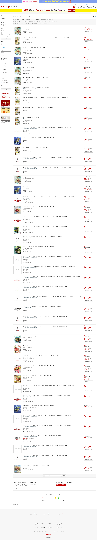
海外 (4, 47)
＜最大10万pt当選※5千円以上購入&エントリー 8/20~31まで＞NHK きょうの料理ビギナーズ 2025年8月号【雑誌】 (46, 97)
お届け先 (2, 48)
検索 (6, 38)
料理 (27, 505)
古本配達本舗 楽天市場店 (27, 262)
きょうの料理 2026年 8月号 (29, 67)
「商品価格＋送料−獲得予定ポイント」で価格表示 (20, 16)
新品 (1, 43)
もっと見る (15, 488)
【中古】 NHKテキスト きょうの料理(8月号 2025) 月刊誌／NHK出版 (39, 137)
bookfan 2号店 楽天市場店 (28, 32)
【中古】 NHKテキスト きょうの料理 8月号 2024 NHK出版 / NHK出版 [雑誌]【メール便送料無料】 (44, 236)
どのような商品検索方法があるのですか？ (21, 485)
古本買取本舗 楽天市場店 (27, 421)
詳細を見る (47, 23)
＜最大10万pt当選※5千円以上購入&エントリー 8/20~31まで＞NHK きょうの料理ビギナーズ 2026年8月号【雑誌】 (46, 37)
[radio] (1, 17)
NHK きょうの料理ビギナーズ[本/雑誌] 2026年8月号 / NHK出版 (35, 147)
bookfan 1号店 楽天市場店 (28, 82)
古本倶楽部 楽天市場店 (27, 242)
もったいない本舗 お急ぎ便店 (28, 441)
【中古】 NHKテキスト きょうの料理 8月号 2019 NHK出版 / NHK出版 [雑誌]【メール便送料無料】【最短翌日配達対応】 (49, 157)
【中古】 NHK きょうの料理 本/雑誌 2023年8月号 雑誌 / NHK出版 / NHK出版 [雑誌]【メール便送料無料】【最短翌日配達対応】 (50, 167)
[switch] (29, 16)
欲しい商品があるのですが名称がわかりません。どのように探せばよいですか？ (27, 484)
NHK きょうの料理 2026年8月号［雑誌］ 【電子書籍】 (34, 47)
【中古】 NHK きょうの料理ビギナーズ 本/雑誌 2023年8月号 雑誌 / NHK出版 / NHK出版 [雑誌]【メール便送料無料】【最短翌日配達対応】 (52, 276)
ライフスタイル (22, 505)
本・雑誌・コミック (16, 505)
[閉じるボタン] (95, 20)
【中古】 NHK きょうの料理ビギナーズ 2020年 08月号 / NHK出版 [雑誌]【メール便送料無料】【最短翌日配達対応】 (48, 395)
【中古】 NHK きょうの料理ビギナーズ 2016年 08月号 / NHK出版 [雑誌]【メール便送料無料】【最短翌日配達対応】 (48, 425)
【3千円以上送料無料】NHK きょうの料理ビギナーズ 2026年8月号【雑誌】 (38, 107)
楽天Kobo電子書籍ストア (28, 53)
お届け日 (2, 52)
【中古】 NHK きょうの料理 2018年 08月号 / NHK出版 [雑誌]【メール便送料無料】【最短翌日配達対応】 (46, 226)
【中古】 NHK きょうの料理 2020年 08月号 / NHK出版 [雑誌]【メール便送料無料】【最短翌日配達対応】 (46, 326)
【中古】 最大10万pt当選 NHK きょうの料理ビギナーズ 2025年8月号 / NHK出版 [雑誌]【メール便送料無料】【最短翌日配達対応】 (51, 196)
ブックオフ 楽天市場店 (27, 211)
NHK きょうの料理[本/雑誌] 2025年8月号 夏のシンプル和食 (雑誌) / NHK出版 (38, 405)
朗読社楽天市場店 (26, 73)
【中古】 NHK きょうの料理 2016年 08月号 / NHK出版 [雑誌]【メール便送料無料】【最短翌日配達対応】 (46, 216)
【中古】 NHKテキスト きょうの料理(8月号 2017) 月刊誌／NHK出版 (39, 375)
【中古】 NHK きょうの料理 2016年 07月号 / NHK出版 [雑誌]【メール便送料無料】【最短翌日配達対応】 (46, 455)
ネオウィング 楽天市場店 (27, 151)
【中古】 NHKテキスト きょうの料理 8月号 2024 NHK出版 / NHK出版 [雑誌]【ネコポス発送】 (44, 435)
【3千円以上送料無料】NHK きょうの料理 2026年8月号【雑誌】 (36, 77)
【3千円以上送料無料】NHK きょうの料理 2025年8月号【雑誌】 (36, 186)
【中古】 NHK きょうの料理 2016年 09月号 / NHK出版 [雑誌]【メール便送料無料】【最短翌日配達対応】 (46, 286)
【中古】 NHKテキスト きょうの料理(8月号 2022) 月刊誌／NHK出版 (39, 345)
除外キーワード (3, 85)
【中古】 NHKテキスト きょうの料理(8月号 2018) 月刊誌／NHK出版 (39, 246)
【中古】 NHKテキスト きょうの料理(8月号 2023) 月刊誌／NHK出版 (39, 206)
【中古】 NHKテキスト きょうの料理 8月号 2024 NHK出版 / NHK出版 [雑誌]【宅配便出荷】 (43, 306)
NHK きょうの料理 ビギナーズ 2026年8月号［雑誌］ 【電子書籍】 (36, 87)
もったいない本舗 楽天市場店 (28, 133)
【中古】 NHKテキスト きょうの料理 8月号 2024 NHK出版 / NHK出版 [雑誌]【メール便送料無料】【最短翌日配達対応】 (49, 127)
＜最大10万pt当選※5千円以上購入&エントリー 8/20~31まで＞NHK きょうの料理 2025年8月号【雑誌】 (44, 57)
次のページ (63, 475)
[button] (93, 4)
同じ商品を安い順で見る (88, 31)
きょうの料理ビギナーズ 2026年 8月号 (31, 117)
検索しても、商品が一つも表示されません (21, 486)
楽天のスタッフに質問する (60, 484)
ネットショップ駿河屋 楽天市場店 (29, 469)
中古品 (2, 44)
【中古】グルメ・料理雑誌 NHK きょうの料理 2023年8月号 (37, 465)
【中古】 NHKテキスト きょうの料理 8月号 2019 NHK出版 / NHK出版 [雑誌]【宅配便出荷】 (43, 355)
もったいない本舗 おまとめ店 (28, 361)
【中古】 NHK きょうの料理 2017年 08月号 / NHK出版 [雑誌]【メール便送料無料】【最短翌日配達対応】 (46, 316)
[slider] (10, 34)
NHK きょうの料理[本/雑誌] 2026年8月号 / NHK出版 (33, 177)
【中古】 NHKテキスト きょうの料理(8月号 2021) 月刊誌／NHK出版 (39, 365)
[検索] (74, 7)
